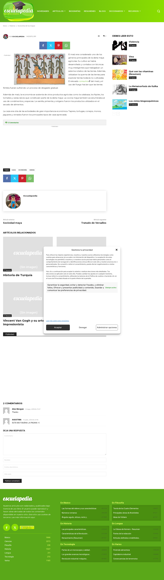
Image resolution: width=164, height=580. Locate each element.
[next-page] (118, 113)
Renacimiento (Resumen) (72, 538)
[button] (116, 250)
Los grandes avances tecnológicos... (76, 554)
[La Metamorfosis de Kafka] (119, 89)
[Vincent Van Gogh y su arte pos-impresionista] (28, 299)
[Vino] (119, 60)
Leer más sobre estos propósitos (57, 321)
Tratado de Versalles (93, 222)
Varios (134, 45)
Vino (131, 57)
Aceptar (58, 327)
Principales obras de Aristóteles (126, 513)
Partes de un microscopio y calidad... (76, 550)
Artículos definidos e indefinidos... (126, 538)
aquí (33, 517)
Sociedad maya (12, 222)
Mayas (32, 170)
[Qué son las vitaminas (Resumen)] (119, 75)
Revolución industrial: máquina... (75, 559)
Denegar (83, 327)
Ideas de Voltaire (120, 517)
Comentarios (13, 123)
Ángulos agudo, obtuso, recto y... (75, 517)
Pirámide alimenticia (121, 550)
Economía (23, 170)
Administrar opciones (107, 327)
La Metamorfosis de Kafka (143, 86)
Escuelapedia (18, 36)
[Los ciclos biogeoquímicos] (119, 104)
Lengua (134, 90)
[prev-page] (114, 113)
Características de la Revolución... (75, 534)
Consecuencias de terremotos (125, 559)
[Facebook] (43, 45)
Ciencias (134, 105)
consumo (83, 81)
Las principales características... (74, 529)
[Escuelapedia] (6, 36)
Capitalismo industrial (122, 554)
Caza (14, 170)
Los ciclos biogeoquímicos (143, 101)
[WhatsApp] (66, 45)
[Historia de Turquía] (28, 254)
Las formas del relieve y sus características (79, 508)
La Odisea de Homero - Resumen (126, 529)
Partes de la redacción (122, 534)
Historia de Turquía (17, 275)
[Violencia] (119, 45)
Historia (8, 270)
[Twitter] (51, 45)
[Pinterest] (58, 45)
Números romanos (69, 513)
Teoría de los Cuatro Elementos (126, 508)
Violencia (134, 42)
